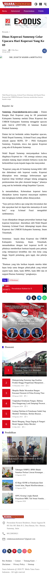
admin (4, 50)
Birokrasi (14, 280)
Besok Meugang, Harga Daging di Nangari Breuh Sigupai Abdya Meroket (28, 423)
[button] (36, 4)
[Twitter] (34, 297)
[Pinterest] (14, 551)
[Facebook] (28, 297)
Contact (18, 561)
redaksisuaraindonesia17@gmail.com (21, 539)
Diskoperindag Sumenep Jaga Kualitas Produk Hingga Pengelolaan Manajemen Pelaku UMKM (27, 381)
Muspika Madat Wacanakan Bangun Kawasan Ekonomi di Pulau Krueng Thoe (28, 391)
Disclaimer (6, 564)
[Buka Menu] (40, 4)
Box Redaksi (7, 561)
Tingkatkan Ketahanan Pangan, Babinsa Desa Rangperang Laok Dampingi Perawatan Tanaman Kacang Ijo (29, 402)
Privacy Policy (19, 564)
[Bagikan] (44, 51)
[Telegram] (39, 297)
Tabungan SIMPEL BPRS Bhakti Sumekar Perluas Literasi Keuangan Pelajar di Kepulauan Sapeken (29, 471)
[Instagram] (24, 551)
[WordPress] (19, 551)
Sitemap (31, 564)
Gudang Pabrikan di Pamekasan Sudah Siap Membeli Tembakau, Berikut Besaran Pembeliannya (29, 412)
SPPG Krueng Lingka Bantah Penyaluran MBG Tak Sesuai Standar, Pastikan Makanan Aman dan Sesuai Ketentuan (29, 497)
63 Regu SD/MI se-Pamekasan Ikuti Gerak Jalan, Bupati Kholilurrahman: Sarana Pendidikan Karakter (29, 484)
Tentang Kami (29, 561)
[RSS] (29, 551)
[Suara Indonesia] (17, 4)
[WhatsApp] (44, 297)
